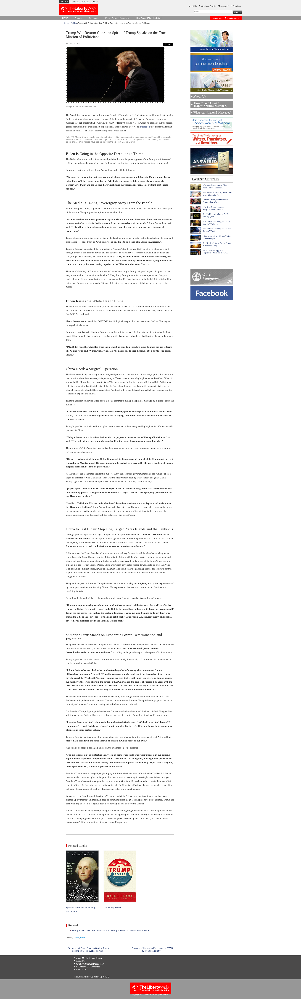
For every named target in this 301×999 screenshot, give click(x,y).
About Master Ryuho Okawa (89, 957)
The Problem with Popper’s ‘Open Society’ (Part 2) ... (217, 222)
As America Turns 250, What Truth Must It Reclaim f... (217, 193)
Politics (74, 23)
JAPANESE (74, 2)
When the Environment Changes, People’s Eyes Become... (217, 186)
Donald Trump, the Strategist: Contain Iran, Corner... (215, 200)
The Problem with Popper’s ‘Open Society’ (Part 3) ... (217, 229)
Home (66, 23)
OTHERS (95, 2)
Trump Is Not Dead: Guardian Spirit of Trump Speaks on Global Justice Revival (111, 930)
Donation (237, 6)
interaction (145, 126)
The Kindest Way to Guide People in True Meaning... (217, 244)
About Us (192, 6)
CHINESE (85, 2)
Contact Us (81, 969)
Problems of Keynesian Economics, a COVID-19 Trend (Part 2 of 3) (152, 949)
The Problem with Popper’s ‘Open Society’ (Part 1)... (217, 215)
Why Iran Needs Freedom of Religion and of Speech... (214, 208)
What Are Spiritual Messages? (215, 6)
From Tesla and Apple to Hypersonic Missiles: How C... (215, 251)
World (82, 937)
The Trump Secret (112, 907)
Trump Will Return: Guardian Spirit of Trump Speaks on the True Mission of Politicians (116, 35)
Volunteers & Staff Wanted (88, 966)
